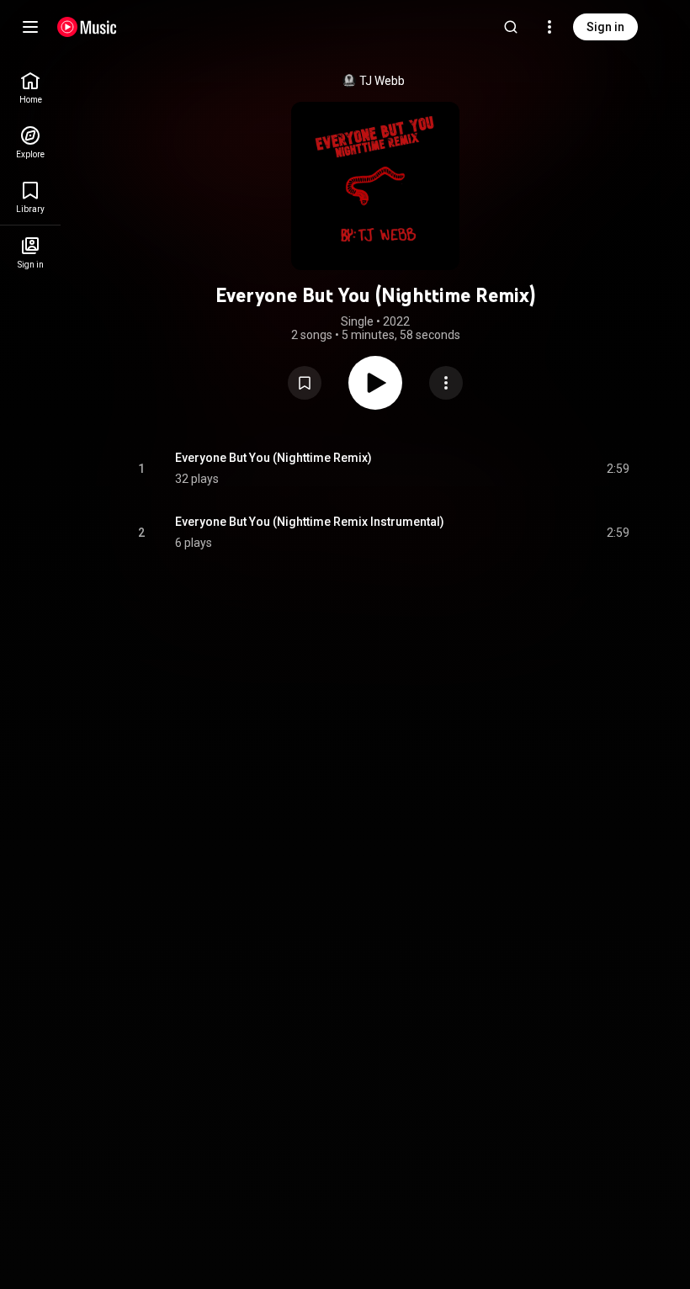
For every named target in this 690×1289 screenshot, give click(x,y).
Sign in (605, 27)
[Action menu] (446, 383)
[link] (30, 88)
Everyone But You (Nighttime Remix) (273, 457)
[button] (304, 383)
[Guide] (30, 27)
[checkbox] (618, 469)
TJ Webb (382, 81)
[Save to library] (305, 383)
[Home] (87, 27)
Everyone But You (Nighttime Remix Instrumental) (309, 521)
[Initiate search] (510, 26)
